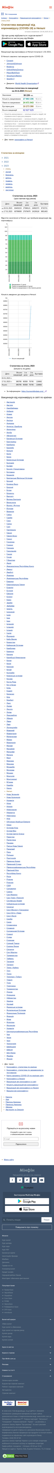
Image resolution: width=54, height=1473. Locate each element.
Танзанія (10, 961)
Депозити (5, 1262)
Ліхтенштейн (12, 727)
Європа (9, 1097)
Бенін (9, 457)
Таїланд (10, 965)
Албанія (10, 411)
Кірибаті (10, 700)
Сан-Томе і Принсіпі (15, 898)
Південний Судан (14, 864)
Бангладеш (11, 442)
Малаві (10, 746)
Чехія (9, 1038)
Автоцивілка (6, 1390)
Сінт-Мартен (12, 952)
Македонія (11, 743)
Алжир (9, 414)
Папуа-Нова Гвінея (15, 846)
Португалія (11, 858)
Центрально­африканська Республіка (22, 1031)
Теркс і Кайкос (13, 968)
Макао (9, 740)
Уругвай (10, 1004)
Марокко (10, 761)
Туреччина (11, 986)
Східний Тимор (13, 943)
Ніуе (8, 819)
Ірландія (10, 624)
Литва (9, 712)
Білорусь (10, 493)
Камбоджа (11, 648)
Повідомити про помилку (27, 1227)
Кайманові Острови (15, 645)
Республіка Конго (14, 873)
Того (8, 971)
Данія (9, 563)
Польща (10, 855)
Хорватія (10, 1028)
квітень (8, 178)
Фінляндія (11, 1025)
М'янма (10, 782)
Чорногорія (11, 1044)
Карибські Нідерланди (16, 657)
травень (9, 181)
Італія (9, 633)
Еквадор (10, 581)
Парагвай (11, 849)
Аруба (9, 432)
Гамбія (9, 518)
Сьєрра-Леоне (13, 946)
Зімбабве (10, 606)
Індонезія (11, 612)
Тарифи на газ (7, 1266)
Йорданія (11, 636)
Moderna (10, 67)
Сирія (9, 922)
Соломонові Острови (16, 931)
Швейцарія (11, 1047)
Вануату (10, 496)
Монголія (10, 776)
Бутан (9, 490)
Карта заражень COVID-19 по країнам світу (25, 1076)
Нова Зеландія (13, 794)
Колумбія (10, 673)
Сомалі (10, 934)
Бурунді (10, 487)
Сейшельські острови (16, 904)
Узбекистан (11, 998)
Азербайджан (12, 408)
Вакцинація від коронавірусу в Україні (23, 1088)
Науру (9, 788)
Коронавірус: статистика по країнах (22, 1067)
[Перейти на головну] (7, 7)
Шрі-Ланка (11, 1053)
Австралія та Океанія (15, 1110)
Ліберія (10, 718)
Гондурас (11, 542)
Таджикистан (12, 955)
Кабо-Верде (12, 639)
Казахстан (11, 642)
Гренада (10, 548)
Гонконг (10, 545)
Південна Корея (13, 861)
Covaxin (10, 61)
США (9, 885)
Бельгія (10, 451)
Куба (9, 688)
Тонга (9, 974)
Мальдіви (11, 752)
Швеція (10, 1050)
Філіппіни (10, 1022)
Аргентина (11, 429)
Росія (9, 876)
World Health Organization (26, 83)
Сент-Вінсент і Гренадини (18, 910)
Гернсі (9, 539)
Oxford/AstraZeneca (15, 70)
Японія (9, 1059)
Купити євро (6, 1337)
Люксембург (12, 715)
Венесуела (11, 502)
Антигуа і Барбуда (14, 426)
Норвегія (10, 800)
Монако (10, 773)
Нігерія (9, 806)
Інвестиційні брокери (10, 1256)
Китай (9, 670)
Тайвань (10, 959)
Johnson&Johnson (14, 64)
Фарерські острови (15, 1007)
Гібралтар (11, 560)
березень (10, 175)
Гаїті (8, 527)
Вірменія (10, 511)
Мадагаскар (12, 736)
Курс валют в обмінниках (11, 1327)
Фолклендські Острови (16, 1010)
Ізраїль (9, 609)
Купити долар (7, 1333)
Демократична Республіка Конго (20, 566)
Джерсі (9, 569)
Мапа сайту (9, 1160)
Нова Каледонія (13, 797)
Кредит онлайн (7, 1272)
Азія (7, 1099)
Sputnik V (10, 79)
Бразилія (10, 475)
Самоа (9, 892)
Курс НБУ (5, 1250)
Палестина (11, 840)
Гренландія (11, 551)
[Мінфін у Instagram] (34, 1180)
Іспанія (10, 630)
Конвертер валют (8, 1269)
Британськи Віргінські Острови (19, 478)
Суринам (10, 940)
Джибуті (10, 572)
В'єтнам (10, 508)
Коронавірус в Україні (16, 1079)
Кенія (9, 664)
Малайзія (11, 749)
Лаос (9, 703)
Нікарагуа (11, 813)
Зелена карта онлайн (10, 1380)
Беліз (9, 454)
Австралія (11, 402)
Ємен (9, 600)
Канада (10, 654)
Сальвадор (11, 889)
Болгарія (10, 463)
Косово (10, 679)
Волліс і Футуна (13, 505)
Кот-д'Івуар (11, 685)
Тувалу (9, 980)
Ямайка (10, 1056)
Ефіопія (10, 594)
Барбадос (11, 445)
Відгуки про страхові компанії (13, 1384)
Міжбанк (5, 1259)
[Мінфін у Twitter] (27, 1180)
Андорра (10, 423)
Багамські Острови (15, 439)
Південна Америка (13, 1105)
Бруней (10, 481)
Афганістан (11, 436)
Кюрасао (10, 694)
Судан (9, 937)
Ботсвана (11, 472)
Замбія (9, 603)
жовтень (9, 187)
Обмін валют (7, 1324)
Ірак (8, 618)
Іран (8, 621)
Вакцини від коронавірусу (17, 1091)
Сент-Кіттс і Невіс (14, 913)
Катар (9, 660)
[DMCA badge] (27, 1456)
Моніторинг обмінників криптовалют (15, 1278)
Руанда (10, 879)
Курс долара (7, 1243)
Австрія (10, 405)
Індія (9, 615)
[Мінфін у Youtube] (41, 1180)
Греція (9, 554)
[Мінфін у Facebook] (12, 1180)
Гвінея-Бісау (12, 536)
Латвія (9, 706)
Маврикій (10, 730)
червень (9, 184)
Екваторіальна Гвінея (16, 585)
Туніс (9, 983)
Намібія (10, 785)
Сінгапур (10, 949)
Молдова (10, 770)
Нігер (9, 803)
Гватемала (11, 530)
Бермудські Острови (15, 460)
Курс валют (6, 1240)
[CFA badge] (36, 1404)
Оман (9, 825)
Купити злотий (7, 1340)
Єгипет (9, 597)
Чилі (8, 1041)
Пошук (47, 1220)
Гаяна (9, 524)
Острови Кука (12, 828)
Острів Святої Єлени (15, 834)
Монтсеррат (12, 779)
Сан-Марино (12, 895)
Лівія (8, 724)
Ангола (10, 417)
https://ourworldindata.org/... (33, 391)
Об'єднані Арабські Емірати (18, 822)
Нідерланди (12, 810)
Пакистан (11, 837)
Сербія (9, 919)
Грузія (9, 557)
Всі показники (11, 14)
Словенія (10, 928)
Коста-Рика (11, 682)
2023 (6, 166)
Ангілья (10, 420)
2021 (6, 158)
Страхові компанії (8, 1393)
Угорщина (11, 995)
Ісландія (10, 627)
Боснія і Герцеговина (16, 469)
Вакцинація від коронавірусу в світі (21, 1082)
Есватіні (10, 587)
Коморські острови (14, 676)
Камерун (10, 651)
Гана (9, 521)
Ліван (9, 721)
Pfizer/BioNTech (13, 73)
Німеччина (11, 816)
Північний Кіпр (13, 870)
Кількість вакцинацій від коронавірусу (22, 1085)
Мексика (10, 764)
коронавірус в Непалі (24, 140)
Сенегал (10, 907)
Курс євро (6, 1246)
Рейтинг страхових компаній (12, 1387)
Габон (9, 515)
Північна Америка (13, 1102)
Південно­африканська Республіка (21, 867)
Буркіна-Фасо (12, 484)
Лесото (10, 709)
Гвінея (9, 533)
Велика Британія (14, 499)
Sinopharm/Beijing (14, 76)
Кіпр (8, 697)
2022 (6, 162)
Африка (9, 1107)
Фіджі (9, 1019)
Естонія (10, 591)
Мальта (10, 755)
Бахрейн (10, 448)
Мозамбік (11, 767)
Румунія (10, 882)
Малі (9, 758)
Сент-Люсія (11, 916)
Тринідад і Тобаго (14, 977)
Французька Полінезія (16, 1013)
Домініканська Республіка (17, 578)
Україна (10, 1001)
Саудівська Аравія (14, 901)
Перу (9, 852)
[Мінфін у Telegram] (19, 1180)
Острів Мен (11, 831)
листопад (10, 190)
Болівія (10, 466)
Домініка (10, 575)
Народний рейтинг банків (11, 1275)
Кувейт (9, 691)
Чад (8, 1034)
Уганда (9, 992)
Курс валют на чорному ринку (13, 1330)
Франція (10, 1016)
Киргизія (10, 667)
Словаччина (12, 925)
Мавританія (12, 734)
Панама (10, 843)
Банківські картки (8, 1253)
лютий (8, 172)
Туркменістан (12, 989)
